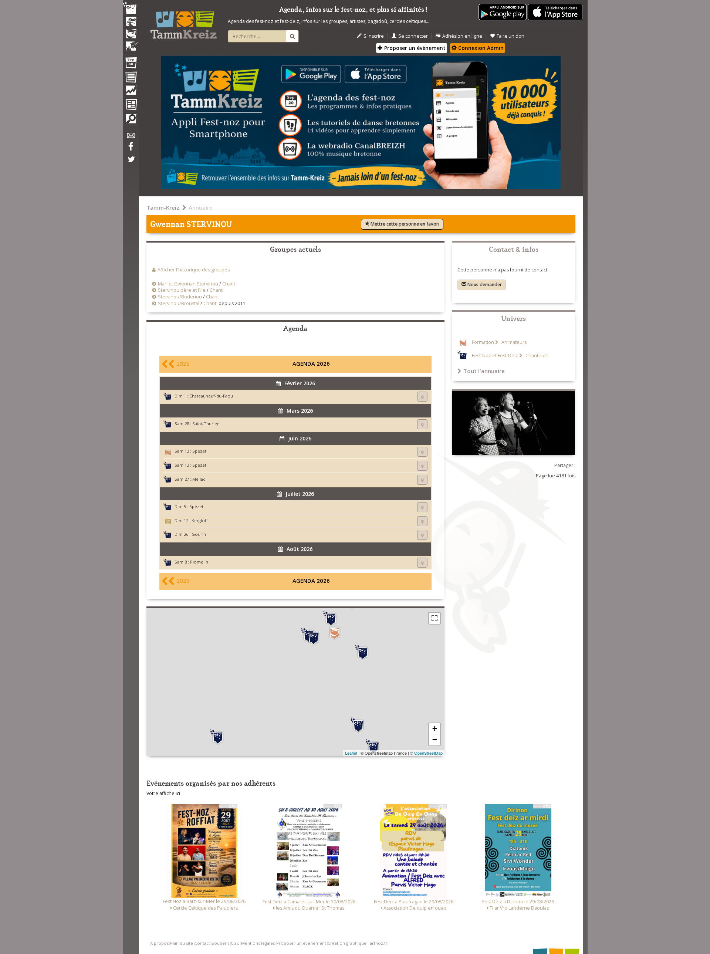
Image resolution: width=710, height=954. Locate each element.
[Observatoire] (130, 92)
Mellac (198, 479)
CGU (235, 943)
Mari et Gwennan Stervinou (188, 284)
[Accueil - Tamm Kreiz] (183, 22)
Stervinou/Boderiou (180, 297)
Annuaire (201, 207)
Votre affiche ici (163, 793)
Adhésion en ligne (462, 36)
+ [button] (434, 728)
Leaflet (351, 753)
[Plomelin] (218, 737)
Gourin (199, 534)
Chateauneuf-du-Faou (211, 396)
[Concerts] (130, 22)
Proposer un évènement (414, 47)
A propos (159, 943)
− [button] (434, 739)
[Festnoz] (130, 9)
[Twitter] (130, 163)
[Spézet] (335, 633)
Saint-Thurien (206, 423)
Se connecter (413, 36)
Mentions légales (258, 943)
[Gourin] (363, 652)
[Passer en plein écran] (434, 618)
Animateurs (513, 342)
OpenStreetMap (428, 753)
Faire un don (510, 36)
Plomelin (199, 562)
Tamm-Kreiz (162, 207)
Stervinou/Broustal (178, 303)
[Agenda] (130, 64)
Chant (228, 284)
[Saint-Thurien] (358, 725)
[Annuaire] (130, 78)
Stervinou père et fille (182, 290)
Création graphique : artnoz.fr (358, 943)
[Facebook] (130, 149)
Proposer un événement (301, 943)
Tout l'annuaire (484, 371)
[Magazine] (130, 105)
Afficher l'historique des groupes (194, 270)
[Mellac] (373, 747)
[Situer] (422, 397)
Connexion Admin (480, 47)
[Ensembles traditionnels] (130, 43)
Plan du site (181, 943)
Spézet (199, 451)
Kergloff (200, 520)
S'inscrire (374, 36)
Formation (483, 342)
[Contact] (130, 137)
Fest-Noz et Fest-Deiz (495, 355)
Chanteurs (536, 355)
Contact (202, 943)
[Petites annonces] (130, 120)
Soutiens (220, 943)
